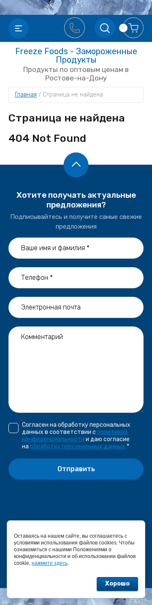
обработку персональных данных (77, 446)
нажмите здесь (50, 563)
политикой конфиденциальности (75, 435)
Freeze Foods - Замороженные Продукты (76, 55)
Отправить (76, 469)
